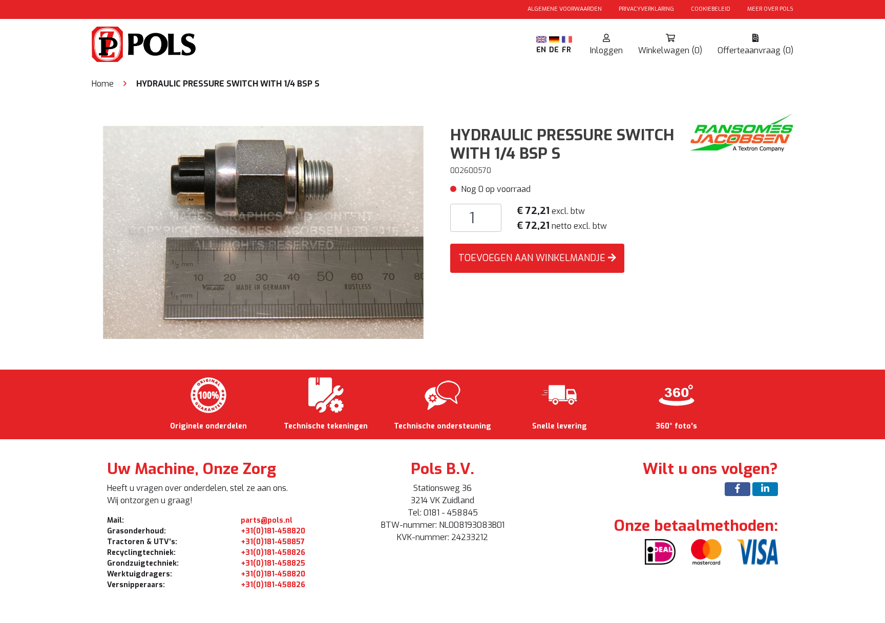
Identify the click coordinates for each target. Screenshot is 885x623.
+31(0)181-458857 (273, 542)
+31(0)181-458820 (273, 531)
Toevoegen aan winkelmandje (533, 258)
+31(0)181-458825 (273, 563)
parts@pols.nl (266, 520)
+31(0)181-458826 (273, 552)
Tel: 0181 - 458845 (443, 512)
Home (103, 83)
